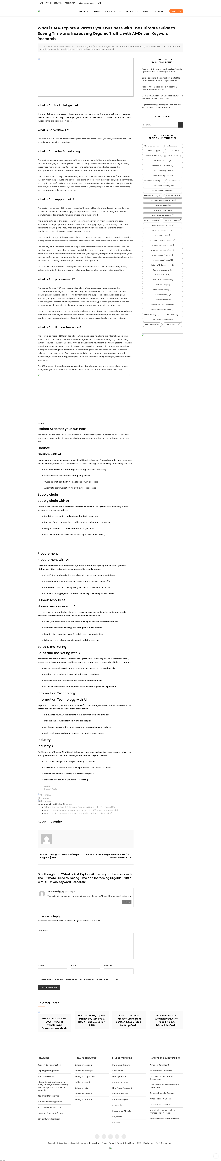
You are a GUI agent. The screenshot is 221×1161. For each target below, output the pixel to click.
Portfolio (116, 1122)
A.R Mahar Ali (43, 798)
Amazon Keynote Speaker (162, 1093)
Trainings (109, 11)
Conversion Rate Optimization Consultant (164, 1086)
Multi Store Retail (46, 1076)
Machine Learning (163, 295)
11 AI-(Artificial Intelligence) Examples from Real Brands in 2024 (108, 856)
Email (74, 965)
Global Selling (163, 285)
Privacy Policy (108, 1143)
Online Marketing (172, 314)
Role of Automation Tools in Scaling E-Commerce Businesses (160, 88)
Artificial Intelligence (163, 175)
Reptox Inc (94, 1143)
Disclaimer (148, 1143)
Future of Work (162, 275)
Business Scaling (152, 195)
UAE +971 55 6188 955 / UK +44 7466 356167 (57, 3)
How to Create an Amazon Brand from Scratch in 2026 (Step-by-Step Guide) (81, 810)
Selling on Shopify (83, 1093)
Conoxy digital (173, 195)
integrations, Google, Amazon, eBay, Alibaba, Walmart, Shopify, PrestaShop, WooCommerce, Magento (53, 1086)
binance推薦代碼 (55, 891)
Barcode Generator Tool (49, 1107)
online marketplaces (163, 319)
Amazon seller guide (163, 170)
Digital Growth (151, 220)
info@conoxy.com (86, 3)
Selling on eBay (82, 1088)
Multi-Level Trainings (121, 1065)
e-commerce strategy (163, 255)
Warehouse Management (50, 1101)
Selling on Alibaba (83, 1065)
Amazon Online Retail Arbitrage (165, 1118)
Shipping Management (48, 1070)
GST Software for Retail (49, 1119)
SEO (120, 11)
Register (176, 11)
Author (47, 786)
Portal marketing (120, 1093)
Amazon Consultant (159, 1065)
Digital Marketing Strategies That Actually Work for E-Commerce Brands (161, 106)
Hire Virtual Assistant (122, 1088)
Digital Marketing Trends (162, 225)
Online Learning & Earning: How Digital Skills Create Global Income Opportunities (161, 79)
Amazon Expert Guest (160, 1098)
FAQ (139, 1143)
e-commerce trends (163, 260)
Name (41, 965)
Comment (43, 930)
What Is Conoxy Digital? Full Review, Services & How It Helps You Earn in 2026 (79, 807)
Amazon (147, 11)
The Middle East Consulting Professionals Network (162, 1111)
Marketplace (118, 1105)
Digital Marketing (172, 220)
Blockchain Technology (163, 185)
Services (83, 11)
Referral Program (120, 1099)
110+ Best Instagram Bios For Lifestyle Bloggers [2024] (59, 856)
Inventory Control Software (50, 1113)
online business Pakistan (162, 309)
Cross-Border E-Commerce (163, 200)
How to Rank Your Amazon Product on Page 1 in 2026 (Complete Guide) (78, 813)
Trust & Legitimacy (164, 1143)
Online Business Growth (162, 304)
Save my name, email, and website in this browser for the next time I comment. (80, 979)
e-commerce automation (162, 240)
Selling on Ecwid (82, 1082)
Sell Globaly (117, 1070)
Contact (160, 11)
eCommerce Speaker (160, 1104)
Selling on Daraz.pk (84, 1070)
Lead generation (120, 1076)
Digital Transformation (163, 230)
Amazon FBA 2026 (163, 161)
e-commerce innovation (162, 250)
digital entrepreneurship (162, 215)
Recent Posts (50, 789)
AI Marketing (153, 151)
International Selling (162, 290)
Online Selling (173, 324)
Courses (95, 11)
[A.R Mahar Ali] (44, 794)
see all (69, 804)
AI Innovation (174, 146)
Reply (127, 902)
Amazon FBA (174, 156)
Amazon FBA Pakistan (162, 166)
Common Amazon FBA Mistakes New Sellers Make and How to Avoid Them (162, 97)
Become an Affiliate (121, 1111)
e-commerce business (163, 245)
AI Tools (174, 151)
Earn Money (132, 11)
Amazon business (153, 156)
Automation (174, 180)
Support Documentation (49, 1065)
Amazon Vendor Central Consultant (161, 1077)
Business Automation (162, 190)
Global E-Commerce (162, 280)
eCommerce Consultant (161, 1070)
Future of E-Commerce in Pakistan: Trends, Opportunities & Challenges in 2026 (162, 70)
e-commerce (162, 235)
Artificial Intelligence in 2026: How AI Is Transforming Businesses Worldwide (54, 1023)
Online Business (163, 299)
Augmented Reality (153, 180)
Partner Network (120, 1082)
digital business (163, 205)
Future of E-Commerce (162, 265)
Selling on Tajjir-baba (85, 1076)
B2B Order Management (49, 1095)
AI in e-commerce (153, 146)
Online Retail (152, 324)
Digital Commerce (163, 210)
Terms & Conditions (126, 1143)
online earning (151, 314)
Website (108, 965)
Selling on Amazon (83, 1099)
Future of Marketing (162, 270)
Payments (117, 1116)
